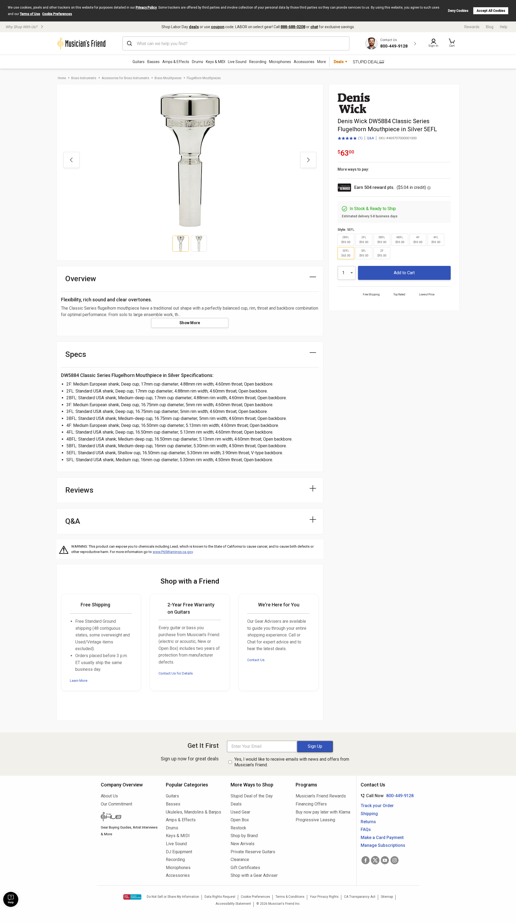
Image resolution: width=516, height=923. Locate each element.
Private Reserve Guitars (253, 851)
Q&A (370, 138)
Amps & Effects (175, 62)
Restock (238, 827)
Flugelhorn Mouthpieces (204, 78)
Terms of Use (30, 14)
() (350, 138)
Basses (153, 62)
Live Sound (237, 62)
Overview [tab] (80, 278)
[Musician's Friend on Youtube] (385, 860)
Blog (489, 27)
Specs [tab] (75, 354)
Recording (257, 62)
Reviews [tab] (79, 490)
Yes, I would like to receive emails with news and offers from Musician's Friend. (291, 762)
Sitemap (387, 897)
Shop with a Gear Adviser (254, 875)
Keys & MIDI (215, 62)
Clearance (240, 859)
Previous (71, 160)
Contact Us (255, 660)
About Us (109, 796)
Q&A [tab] (72, 521)
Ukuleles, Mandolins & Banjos (193, 812)
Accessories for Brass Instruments (125, 78)
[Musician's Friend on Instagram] (394, 860)
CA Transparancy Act (359, 897)
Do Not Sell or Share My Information (173, 897)
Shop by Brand (244, 835)
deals (194, 27)
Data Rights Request (220, 897)
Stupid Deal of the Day (252, 796)
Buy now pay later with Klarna (323, 812)
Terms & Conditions (289, 897)
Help (503, 27)
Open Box (240, 819)
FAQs (366, 829)
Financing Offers (311, 804)
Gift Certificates (245, 867)
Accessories (304, 62)
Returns (368, 821)
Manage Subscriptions (383, 845)
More (321, 62)
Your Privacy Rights (324, 897)
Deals (236, 804)
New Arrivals (243, 843)
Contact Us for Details (176, 673)
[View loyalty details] (429, 188)
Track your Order (377, 805)
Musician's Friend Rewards (321, 796)
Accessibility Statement (233, 904)
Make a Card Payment (382, 837)
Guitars (138, 62)
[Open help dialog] (10, 899)
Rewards (471, 27)
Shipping (369, 813)
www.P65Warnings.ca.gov (173, 552)
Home (62, 78)
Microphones (280, 62)
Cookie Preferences (57, 14)
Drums (197, 62)
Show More (190, 323)
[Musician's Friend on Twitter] (375, 860)
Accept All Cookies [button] (490, 11)
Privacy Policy (146, 7)
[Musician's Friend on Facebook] (365, 860)
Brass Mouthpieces (168, 78)
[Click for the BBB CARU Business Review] (132, 897)
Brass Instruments (83, 78)
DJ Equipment (179, 851)
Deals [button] (339, 62)
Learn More (78, 681)
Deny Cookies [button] (458, 11)
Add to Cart (404, 272)
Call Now (386, 795)
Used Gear (240, 812)
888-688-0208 (293, 27)
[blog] (129, 817)
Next (308, 160)
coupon (217, 27)
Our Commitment (116, 804)
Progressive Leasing (315, 819)
